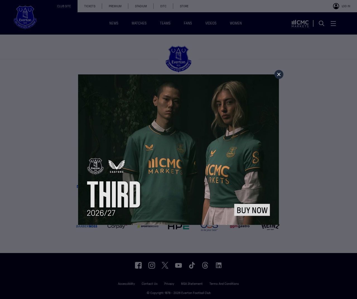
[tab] (279, 74)
